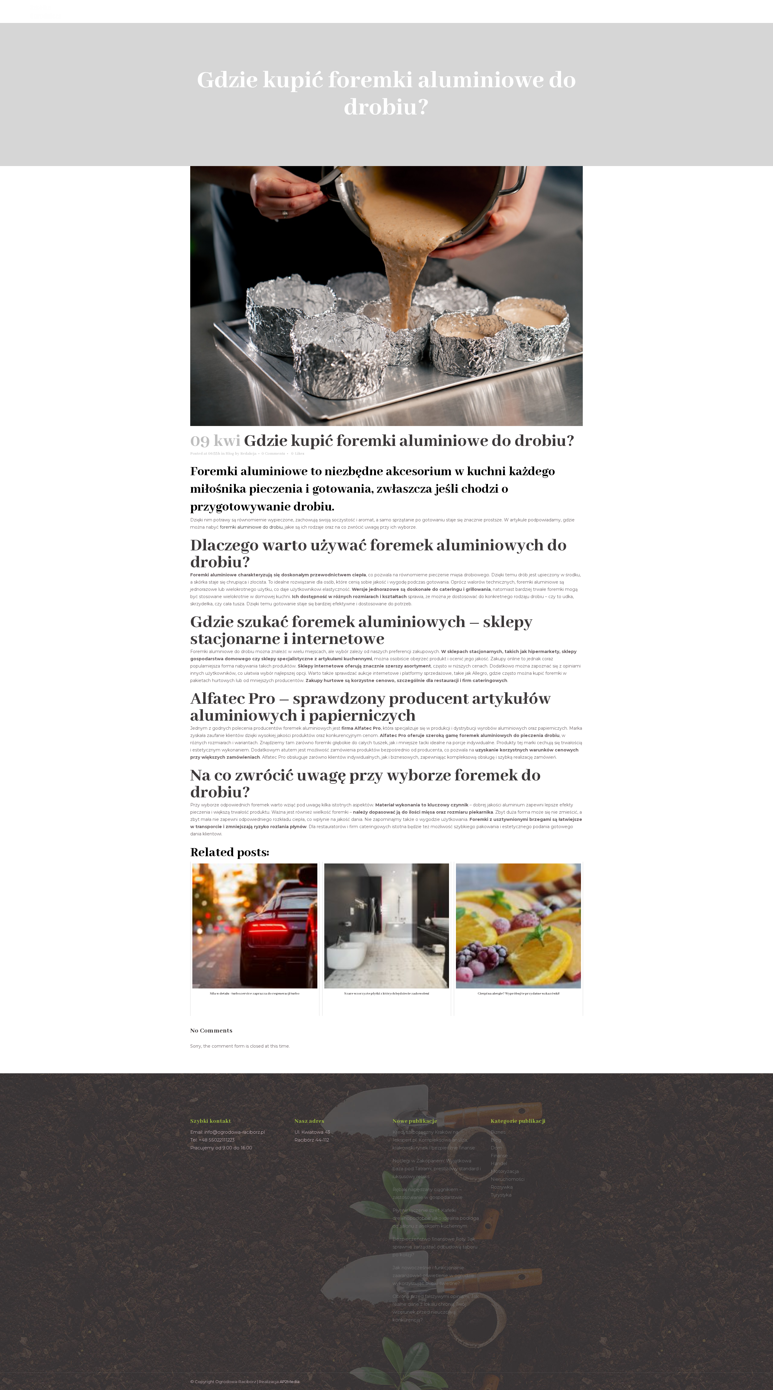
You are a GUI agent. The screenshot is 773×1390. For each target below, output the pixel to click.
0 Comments (273, 453)
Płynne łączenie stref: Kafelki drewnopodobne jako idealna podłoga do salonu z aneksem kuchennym (436, 1218)
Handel (499, 1163)
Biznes (498, 1132)
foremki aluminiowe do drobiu (251, 527)
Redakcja (248, 453)
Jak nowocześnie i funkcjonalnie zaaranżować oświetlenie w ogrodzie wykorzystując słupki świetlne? (433, 1275)
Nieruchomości (507, 1179)
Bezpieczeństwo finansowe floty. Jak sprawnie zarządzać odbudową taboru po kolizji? (435, 1246)
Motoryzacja (505, 1171)
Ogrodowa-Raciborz (235, 1381)
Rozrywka (502, 1187)
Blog (230, 453)
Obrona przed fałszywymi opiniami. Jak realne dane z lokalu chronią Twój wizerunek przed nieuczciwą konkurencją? (436, 1308)
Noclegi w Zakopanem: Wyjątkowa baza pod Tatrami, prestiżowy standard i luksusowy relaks (437, 1168)
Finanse (499, 1155)
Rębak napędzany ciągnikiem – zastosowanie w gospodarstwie (428, 1193)
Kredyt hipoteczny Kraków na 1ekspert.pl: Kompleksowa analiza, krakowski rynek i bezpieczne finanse (434, 1140)
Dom (496, 1148)
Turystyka (501, 1195)
